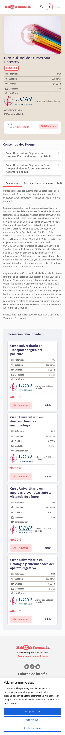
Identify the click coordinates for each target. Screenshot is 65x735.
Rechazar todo (32, 728)
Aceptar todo (32, 711)
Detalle (48, 405)
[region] (32, 706)
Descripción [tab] (12, 183)
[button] (42, 7)
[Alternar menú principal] (59, 7)
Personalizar (32, 719)
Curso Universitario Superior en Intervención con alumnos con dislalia (28, 155)
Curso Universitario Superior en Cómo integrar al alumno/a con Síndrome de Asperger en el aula (28, 168)
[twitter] (27, 666)
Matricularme (48, 126)
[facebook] (38, 666)
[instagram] (32, 666)
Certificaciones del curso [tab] (38, 183)
